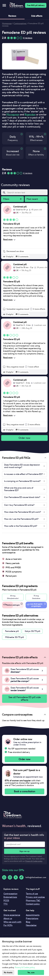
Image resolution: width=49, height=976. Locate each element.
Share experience (12, 915)
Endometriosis (10, 897)
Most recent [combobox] (32, 199)
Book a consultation (24, 791)
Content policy (33, 904)
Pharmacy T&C (33, 900)
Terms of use (32, 893)
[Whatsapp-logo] (4, 877)
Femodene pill (12, 631)
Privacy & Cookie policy (33, 861)
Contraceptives (20, 23)
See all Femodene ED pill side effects (24, 698)
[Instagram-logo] (10, 877)
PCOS (6, 900)
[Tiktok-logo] (21, 877)
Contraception (10, 893)
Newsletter (31, 925)
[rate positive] (4, 256)
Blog (28, 921)
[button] (24, 457)
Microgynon (12, 114)
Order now (24, 437)
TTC (6, 904)
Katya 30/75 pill (32, 631)
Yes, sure (30, 972)
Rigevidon (30, 114)
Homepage (7, 23)
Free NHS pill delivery (35, 5)
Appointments (32, 915)
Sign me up (24, 851)
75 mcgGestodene (36, 597)
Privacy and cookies (35, 897)
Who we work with (12, 921)
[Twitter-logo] (16, 877)
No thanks (8, 972)
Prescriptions (32, 918)
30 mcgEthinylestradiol (12, 597)
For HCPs (8, 925)
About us (8, 918)
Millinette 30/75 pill (14, 637)
